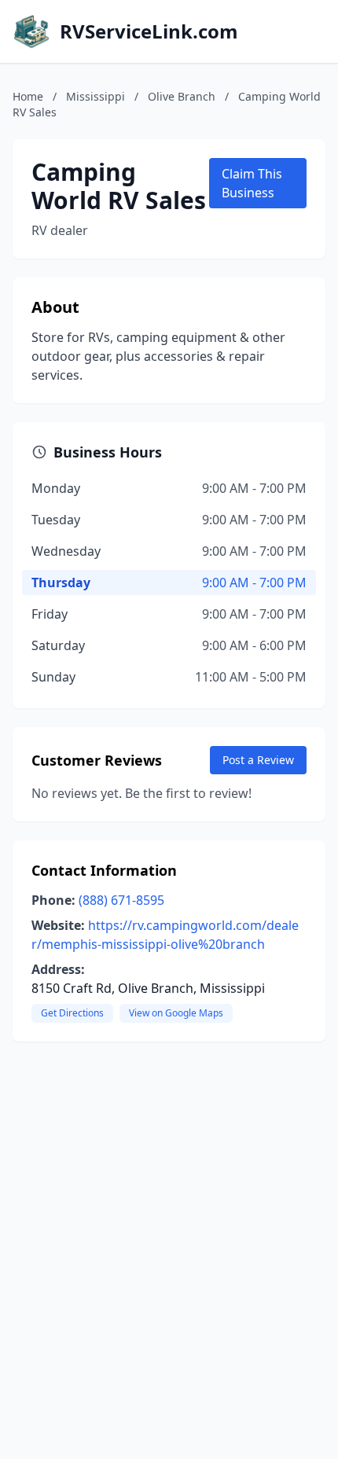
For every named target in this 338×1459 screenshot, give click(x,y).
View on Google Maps (176, 1013)
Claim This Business (252, 183)
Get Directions (72, 1013)
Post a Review (258, 759)
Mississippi (95, 96)
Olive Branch (181, 96)
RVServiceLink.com (149, 31)
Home (28, 96)
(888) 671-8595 (121, 900)
